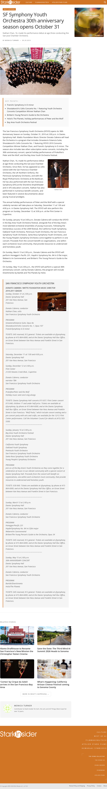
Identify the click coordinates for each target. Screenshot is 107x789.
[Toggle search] (105, 2)
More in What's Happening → (35, 694)
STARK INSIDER (100, 765)
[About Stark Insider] (89, 22)
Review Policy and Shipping (77, 786)
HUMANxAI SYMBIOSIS (94, 748)
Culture (29, 2)
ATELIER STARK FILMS (94, 744)
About (105, 786)
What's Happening (9, 9)
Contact (99, 786)
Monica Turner (12, 40)
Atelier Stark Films (59, 2)
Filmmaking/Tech (42, 2)
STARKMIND (101, 770)
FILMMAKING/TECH (96, 740)
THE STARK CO (100, 760)
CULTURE (102, 732)
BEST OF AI (100, 736)
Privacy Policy (91, 786)
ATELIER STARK (100, 775)
